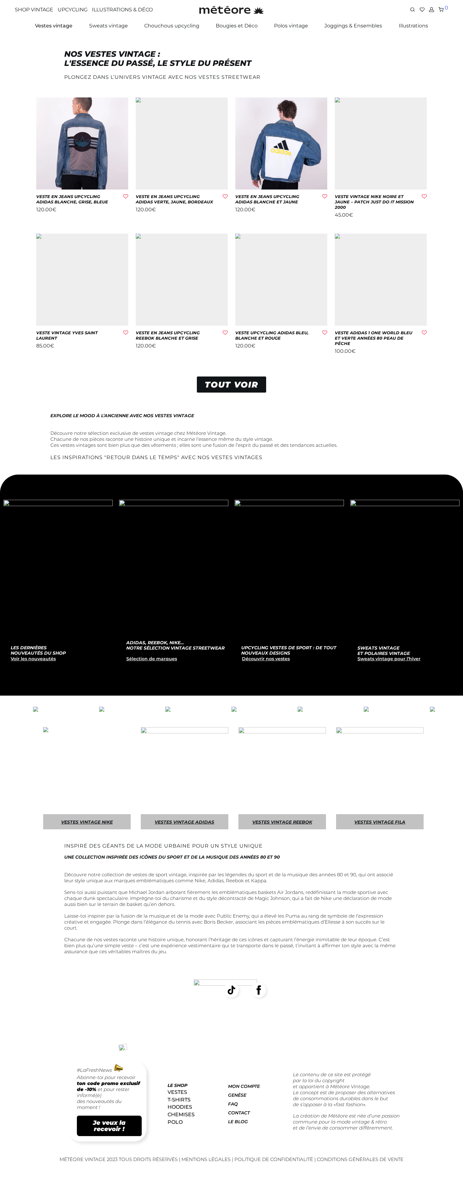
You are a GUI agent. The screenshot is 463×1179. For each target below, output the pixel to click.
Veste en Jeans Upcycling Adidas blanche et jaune (267, 199)
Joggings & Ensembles (353, 26)
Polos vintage (291, 26)
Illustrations (413, 26)
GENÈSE (237, 1095)
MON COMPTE (244, 1086)
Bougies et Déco (237, 26)
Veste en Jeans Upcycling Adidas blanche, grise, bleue (72, 199)
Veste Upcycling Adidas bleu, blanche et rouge (271, 335)
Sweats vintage (108, 26)
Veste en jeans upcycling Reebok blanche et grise (168, 335)
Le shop (177, 1085)
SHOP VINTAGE (34, 10)
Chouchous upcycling (171, 26)
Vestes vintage (53, 26)
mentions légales (206, 1159)
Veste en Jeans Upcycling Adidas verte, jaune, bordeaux (174, 199)
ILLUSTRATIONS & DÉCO (122, 10)
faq (233, 1104)
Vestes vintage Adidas (184, 822)
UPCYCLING (73, 10)
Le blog (238, 1121)
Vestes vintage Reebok (282, 822)
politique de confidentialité (273, 1159)
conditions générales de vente (360, 1159)
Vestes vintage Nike (87, 822)
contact (239, 1113)
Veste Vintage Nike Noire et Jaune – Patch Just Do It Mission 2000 (374, 202)
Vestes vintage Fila (379, 822)
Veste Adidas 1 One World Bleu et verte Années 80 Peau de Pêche (373, 338)
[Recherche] (412, 10)
